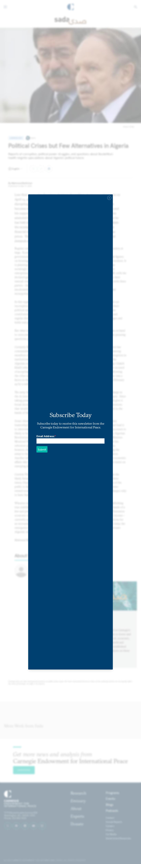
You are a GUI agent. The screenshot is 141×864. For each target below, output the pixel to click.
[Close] (109, 198)
